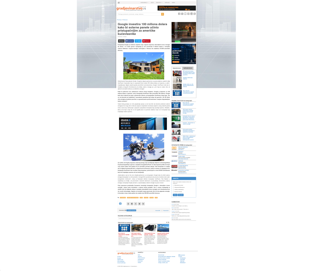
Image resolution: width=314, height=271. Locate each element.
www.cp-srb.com (182, 168)
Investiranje (122, 197)
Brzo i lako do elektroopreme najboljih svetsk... (123, 235)
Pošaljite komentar (131, 210)
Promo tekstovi (141, 258)
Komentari (176, 202)
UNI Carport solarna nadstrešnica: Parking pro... (136, 235)
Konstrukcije (161, 255)
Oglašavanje (120, 259)
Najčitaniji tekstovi (188, 68)
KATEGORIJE (144, 3)
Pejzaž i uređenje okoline (164, 261)
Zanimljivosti (141, 259)
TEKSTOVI (159, 3)
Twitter (139, 41)
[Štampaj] (120, 203)
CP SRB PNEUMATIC (183, 165)
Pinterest (147, 41)
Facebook (130, 41)
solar (141, 197)
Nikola (173, 207)
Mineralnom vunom (178, 185)
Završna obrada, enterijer (164, 258)
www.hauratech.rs (182, 172)
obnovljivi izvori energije (132, 197)
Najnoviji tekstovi (177, 68)
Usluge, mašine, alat (163, 262)
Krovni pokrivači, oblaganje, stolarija (166, 256)
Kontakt (119, 258)
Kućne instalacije (162, 259)
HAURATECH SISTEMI (183, 170)
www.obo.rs (181, 149)
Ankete (139, 262)
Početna (119, 19)
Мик (172, 217)
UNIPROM (180, 161)
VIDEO (173, 2)
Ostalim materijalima (179, 189)
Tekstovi (125, 19)
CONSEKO (180, 151)
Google (151, 197)
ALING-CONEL (181, 156)
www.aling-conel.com (183, 158)
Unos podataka (120, 261)
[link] (136, 9)
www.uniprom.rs (182, 163)
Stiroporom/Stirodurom (179, 187)
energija (146, 197)
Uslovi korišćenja (121, 262)
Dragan (173, 211)
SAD (156, 197)
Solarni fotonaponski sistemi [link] (125, 218)
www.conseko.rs (182, 154)
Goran (173, 204)
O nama (119, 256)
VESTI (152, 2)
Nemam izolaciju (178, 191)
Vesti (139, 254)
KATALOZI (167, 2)
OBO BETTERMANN (183, 147)
